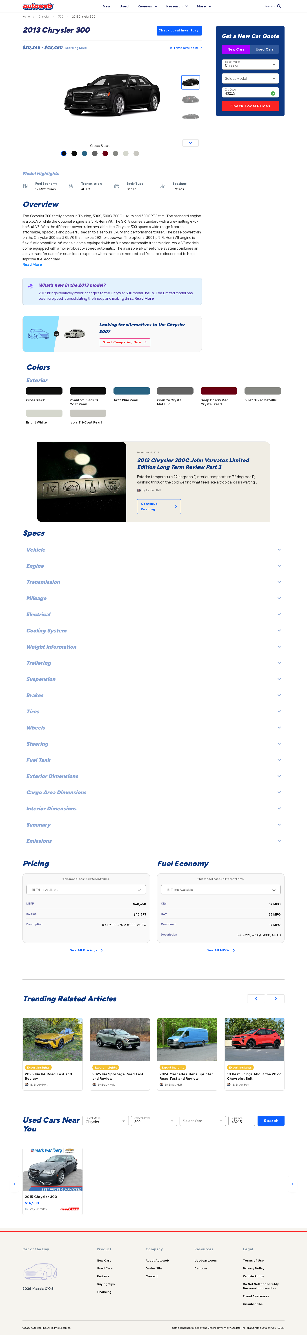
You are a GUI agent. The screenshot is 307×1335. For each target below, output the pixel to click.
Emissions (38, 841)
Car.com (200, 1268)
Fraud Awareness (256, 1296)
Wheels (35, 727)
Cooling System (46, 630)
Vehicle (35, 549)
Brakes (34, 695)
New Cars (236, 49)
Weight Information (51, 646)
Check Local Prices (250, 106)
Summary (38, 824)
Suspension (40, 679)
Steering (37, 744)
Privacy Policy (253, 1268)
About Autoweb (157, 1260)
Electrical (38, 614)
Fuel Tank (38, 760)
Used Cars (265, 49)
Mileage (36, 598)
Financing (104, 1292)
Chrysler (44, 16)
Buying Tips (106, 1284)
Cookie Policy (253, 1276)
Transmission (43, 582)
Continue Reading (149, 506)
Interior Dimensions (51, 808)
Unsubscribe (253, 1304)
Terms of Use (253, 1260)
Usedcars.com (205, 1260)
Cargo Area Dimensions (56, 792)
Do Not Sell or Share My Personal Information (260, 1286)
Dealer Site (154, 1268)
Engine (35, 566)
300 (60, 16)
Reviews (103, 1276)
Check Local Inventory (178, 30)
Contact (152, 1276)
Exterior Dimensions (52, 776)
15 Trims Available (183, 48)
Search (271, 1120)
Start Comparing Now (122, 342)
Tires (32, 711)
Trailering (38, 663)
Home (26, 16)
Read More (32, 264)
